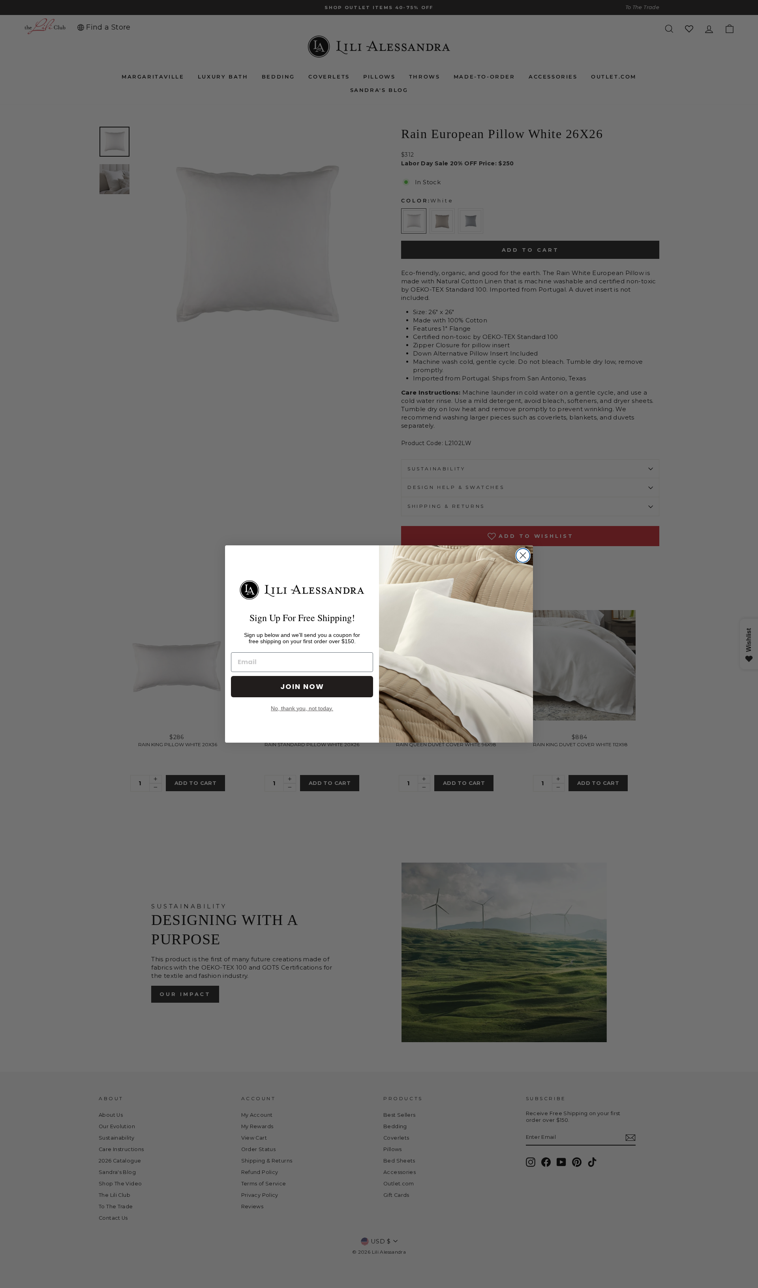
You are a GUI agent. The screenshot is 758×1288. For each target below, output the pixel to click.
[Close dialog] (523, 555)
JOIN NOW (302, 686)
